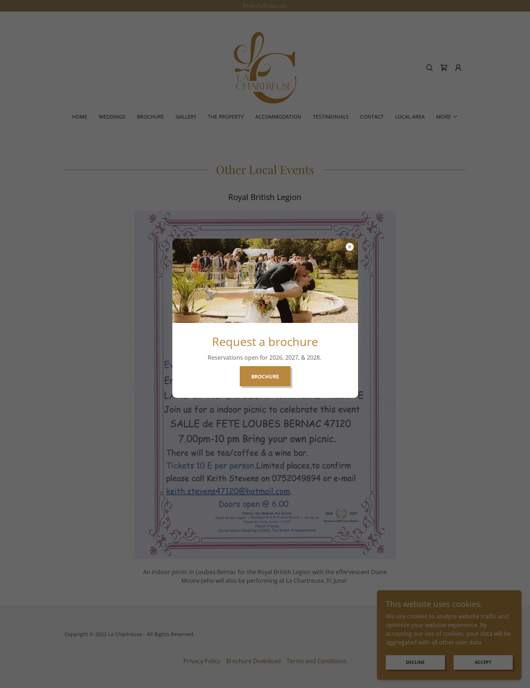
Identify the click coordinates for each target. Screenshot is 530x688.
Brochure (265, 376)
